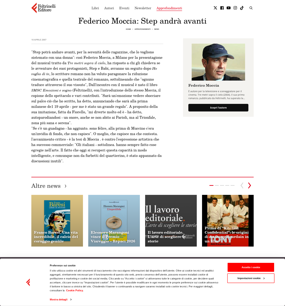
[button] (217, 185)
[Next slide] (250, 185)
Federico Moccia (203, 85)
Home (128, 29)
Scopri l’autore (218, 107)
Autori (109, 7)
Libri (95, 7)
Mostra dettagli (58, 299)
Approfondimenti (169, 7)
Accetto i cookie (251, 267)
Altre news (49, 185)
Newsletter (143, 7)
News (156, 29)
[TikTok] (241, 8)
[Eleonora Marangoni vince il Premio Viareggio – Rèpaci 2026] (114, 220)
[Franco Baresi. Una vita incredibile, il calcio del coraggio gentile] (57, 220)
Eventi (124, 7)
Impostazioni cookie (249, 278)
